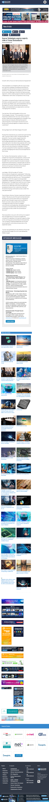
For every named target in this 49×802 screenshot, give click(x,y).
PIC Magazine (14, 774)
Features (5, 770)
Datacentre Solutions (16, 787)
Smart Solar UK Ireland (17, 783)
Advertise (5, 779)
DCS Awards (30, 780)
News (4, 768)
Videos (4, 774)
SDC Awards (30, 782)
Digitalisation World (16, 789)
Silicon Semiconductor (17, 772)
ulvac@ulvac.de (22, 317)
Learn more (10, 321)
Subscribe (5, 781)
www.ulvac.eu (9, 317)
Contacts (5, 783)
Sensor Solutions (15, 785)
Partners (5, 776)
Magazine (5, 772)
